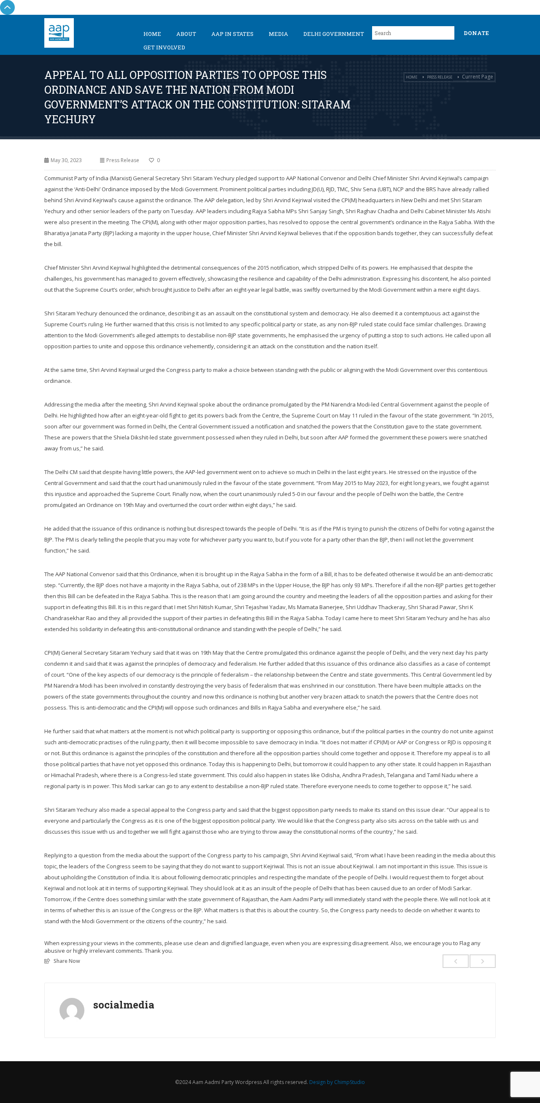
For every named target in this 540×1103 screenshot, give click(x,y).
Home (152, 34)
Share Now (67, 960)
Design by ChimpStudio (337, 1082)
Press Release (439, 77)
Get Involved (164, 47)
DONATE (476, 33)
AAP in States (232, 34)
